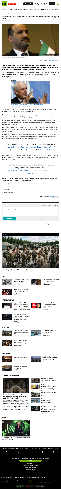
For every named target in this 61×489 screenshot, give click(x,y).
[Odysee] (38, 4)
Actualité (4, 9)
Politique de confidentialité (30, 467)
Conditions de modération (30, 471)
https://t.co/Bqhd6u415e (14, 147)
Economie (43, 9)
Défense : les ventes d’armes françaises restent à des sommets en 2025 (21, 281)
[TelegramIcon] (44, 4)
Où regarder (28, 3)
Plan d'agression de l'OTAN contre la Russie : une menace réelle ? (21, 332)
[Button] (58, 4)
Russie (20, 9)
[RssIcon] (47, 4)
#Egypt (7, 170)
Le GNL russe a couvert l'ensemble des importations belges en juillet (21, 366)
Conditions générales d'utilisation (30, 465)
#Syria (8, 164)
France (31, 9)
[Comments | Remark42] (30, 215)
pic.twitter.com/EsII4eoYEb (20, 170)
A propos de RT (30, 463)
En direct (11, 3)
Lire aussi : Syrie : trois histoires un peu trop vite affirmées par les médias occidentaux (27, 184)
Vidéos (57, 9)
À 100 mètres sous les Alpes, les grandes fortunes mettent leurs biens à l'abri (14, 396)
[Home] (4, 3)
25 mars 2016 (45, 149)
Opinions (36, 9)
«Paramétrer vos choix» (6, 481)
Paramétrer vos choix (30, 469)
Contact (30, 473)
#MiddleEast (28, 147)
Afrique (25, 9)
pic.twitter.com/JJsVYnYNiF (44, 147)
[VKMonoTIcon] (35, 4)
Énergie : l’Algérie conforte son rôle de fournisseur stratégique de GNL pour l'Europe (51, 357)
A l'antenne (50, 9)
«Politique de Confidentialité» (45, 482)
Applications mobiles (30, 474)
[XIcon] (41, 4)
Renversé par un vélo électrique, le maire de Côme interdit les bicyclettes (48, 380)
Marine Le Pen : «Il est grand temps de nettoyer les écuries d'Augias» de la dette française (21, 291)
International (13, 9)
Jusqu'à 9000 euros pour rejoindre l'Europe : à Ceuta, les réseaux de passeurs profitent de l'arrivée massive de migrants (22, 318)
